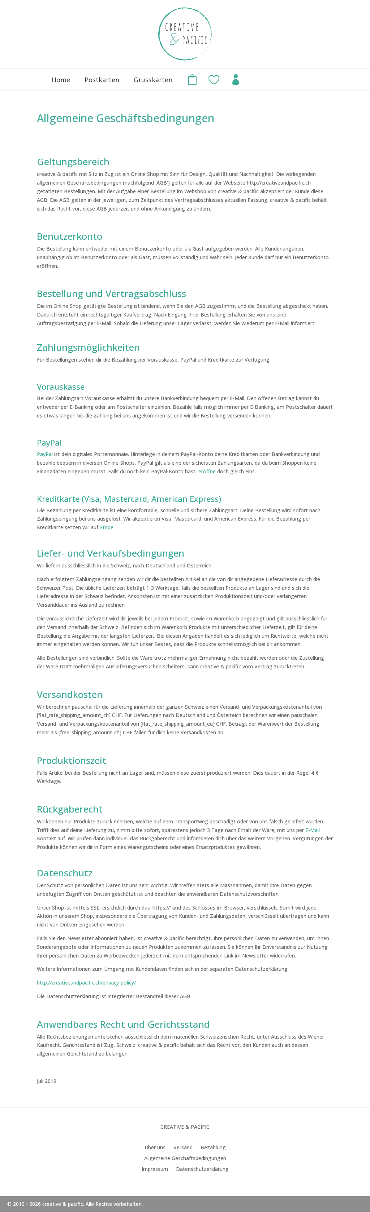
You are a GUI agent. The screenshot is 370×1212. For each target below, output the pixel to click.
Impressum (155, 1169)
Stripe (106, 527)
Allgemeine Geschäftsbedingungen (185, 1159)
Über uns (155, 1148)
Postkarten (102, 79)
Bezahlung (213, 1148)
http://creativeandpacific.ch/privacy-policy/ (86, 982)
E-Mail (312, 830)
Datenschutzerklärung (202, 1169)
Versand (183, 1148)
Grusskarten (153, 79)
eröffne (207, 471)
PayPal (45, 454)
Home (61, 79)
